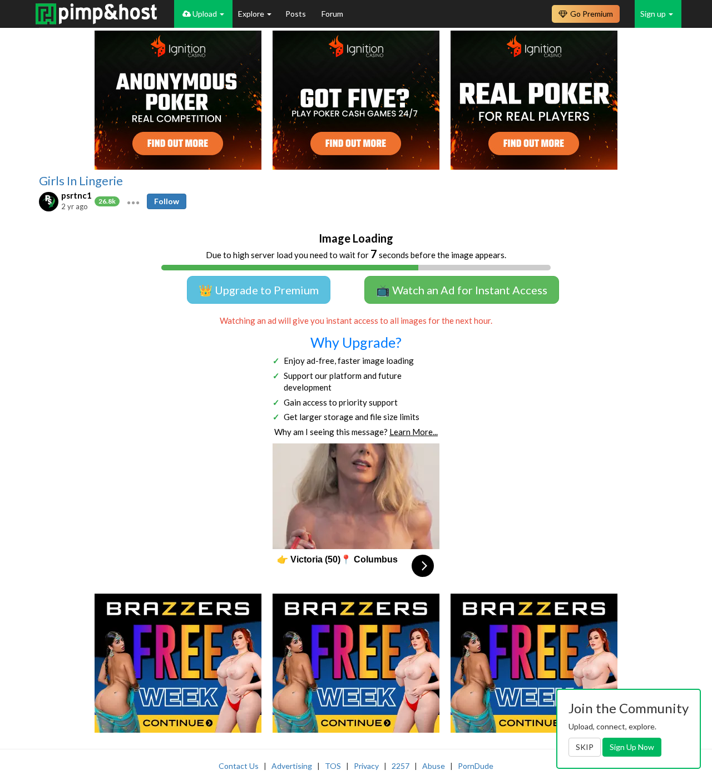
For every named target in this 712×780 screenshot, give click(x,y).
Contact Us (239, 766)
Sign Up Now (632, 747)
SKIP (585, 747)
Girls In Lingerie (81, 181)
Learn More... (413, 432)
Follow (166, 201)
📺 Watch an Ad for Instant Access (461, 290)
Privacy (366, 766)
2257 (400, 766)
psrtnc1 (76, 195)
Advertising (291, 766)
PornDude (475, 766)
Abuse (433, 766)
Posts (296, 13)
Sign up (654, 13)
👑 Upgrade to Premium (259, 290)
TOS (333, 766)
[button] (133, 201)
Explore (252, 13)
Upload (205, 13)
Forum (332, 13)
